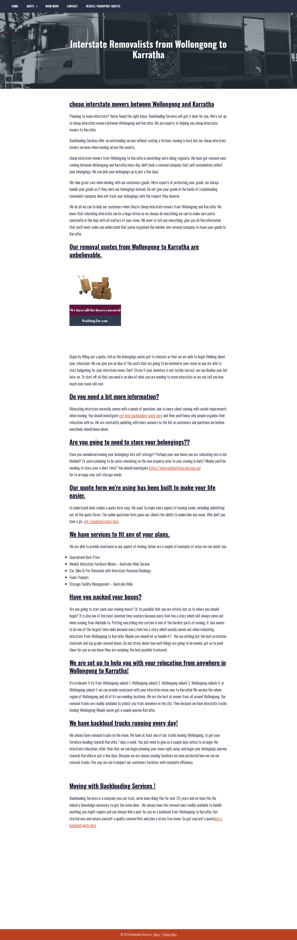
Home (15, 6)
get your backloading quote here (140, 415)
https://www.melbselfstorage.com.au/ (175, 468)
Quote (30, 6)
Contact (72, 6)
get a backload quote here (101, 521)
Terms (156, 934)
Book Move (52, 6)
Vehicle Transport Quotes (103, 6)
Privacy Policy (170, 934)
